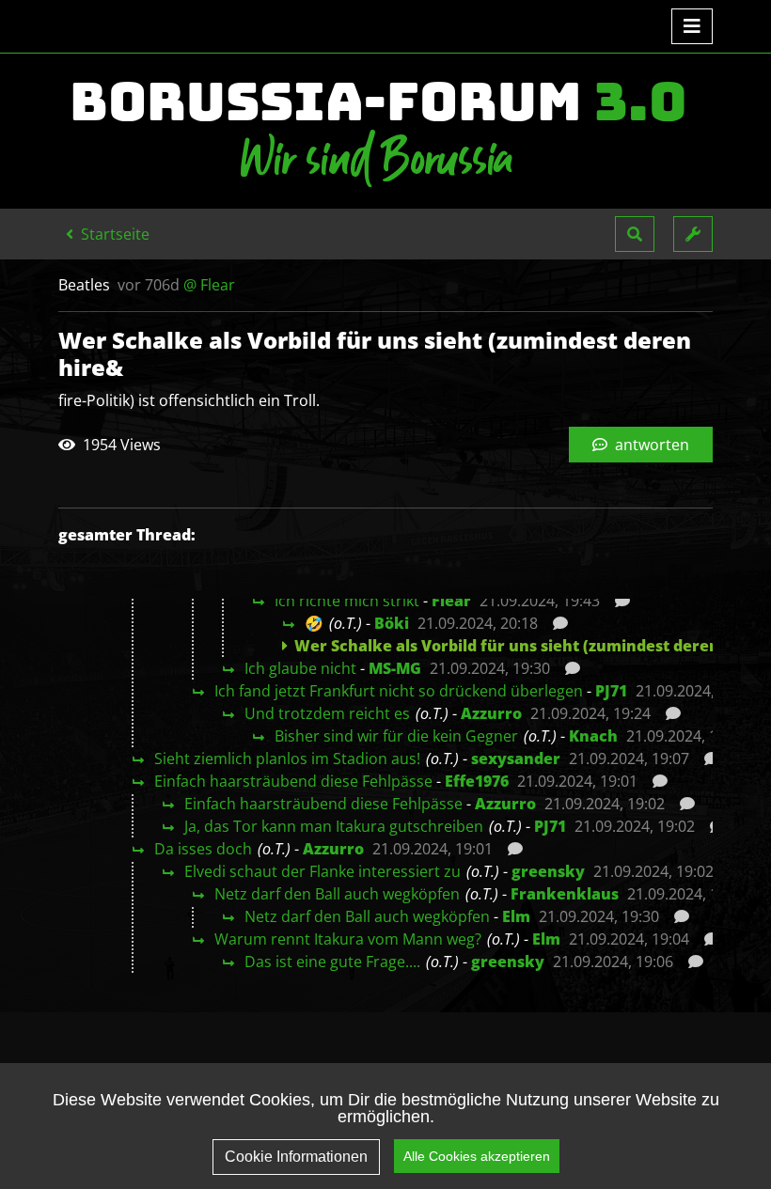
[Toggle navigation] (692, 26)
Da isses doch (203, 848)
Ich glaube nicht (300, 668)
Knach (593, 736)
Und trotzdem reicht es (327, 713)
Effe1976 (477, 781)
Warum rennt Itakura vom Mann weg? (348, 939)
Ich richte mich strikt (347, 600)
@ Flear (209, 284)
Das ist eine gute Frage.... (332, 961)
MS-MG (395, 668)
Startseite (113, 234)
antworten (650, 444)
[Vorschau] (617, 600)
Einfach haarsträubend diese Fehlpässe (293, 781)
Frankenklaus (565, 894)
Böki (391, 623)
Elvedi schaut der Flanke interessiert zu (322, 871)
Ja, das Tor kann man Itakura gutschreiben (334, 826)
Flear (451, 600)
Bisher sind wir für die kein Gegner (396, 736)
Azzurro (491, 713)
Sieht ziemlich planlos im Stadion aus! (287, 758)
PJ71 (611, 691)
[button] (634, 234)
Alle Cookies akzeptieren (476, 1156)
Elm (516, 916)
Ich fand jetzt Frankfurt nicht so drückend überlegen (399, 691)
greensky (548, 871)
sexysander (515, 758)
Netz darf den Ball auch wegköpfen (337, 894)
